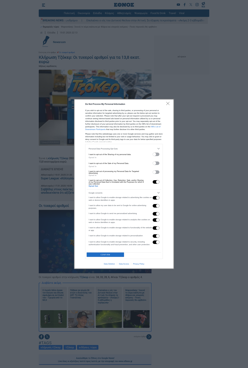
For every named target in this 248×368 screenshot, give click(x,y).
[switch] (156, 154)
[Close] (168, 104)
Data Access (124, 264)
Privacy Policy (138, 264)
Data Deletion (109, 264)
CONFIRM (105, 255)
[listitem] (124, 148)
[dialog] (124, 184)
